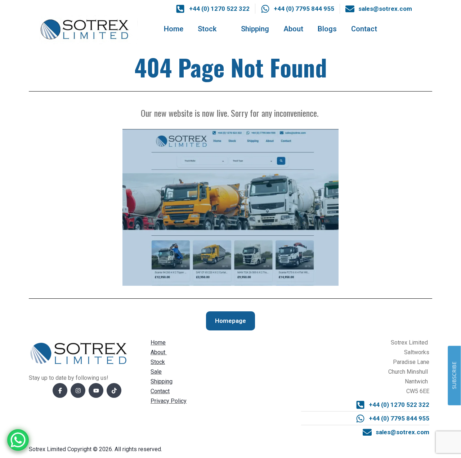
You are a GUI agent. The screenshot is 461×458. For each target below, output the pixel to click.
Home (173, 29)
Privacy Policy (169, 400)
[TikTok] (114, 390)
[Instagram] (78, 390)
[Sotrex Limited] (89, 29)
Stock (207, 29)
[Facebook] (60, 390)
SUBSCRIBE (454, 375)
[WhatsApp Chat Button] (18, 440)
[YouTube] (96, 390)
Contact (364, 29)
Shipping (255, 29)
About (293, 29)
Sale (156, 371)
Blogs (327, 29)
